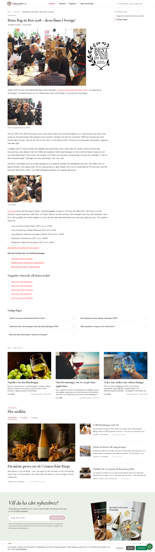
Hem (9, 12)
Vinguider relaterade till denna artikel (130, 16)
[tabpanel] (77, 454)
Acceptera (142, 548)
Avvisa (130, 548)
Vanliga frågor (122, 19)
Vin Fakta (17, 12)
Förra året (12, 211)
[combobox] (132, 4)
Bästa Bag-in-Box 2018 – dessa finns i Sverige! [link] (38, 12)
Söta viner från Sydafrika (21, 286)
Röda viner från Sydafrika (22, 290)
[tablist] (77, 418)
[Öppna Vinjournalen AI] (149, 546)
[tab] (12, 417)
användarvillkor (21, 549)
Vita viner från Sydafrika (21, 294)
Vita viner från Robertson (21, 282)
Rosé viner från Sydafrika (22, 298)
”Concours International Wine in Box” (72, 90)
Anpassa (119, 548)
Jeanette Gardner (14, 25)
